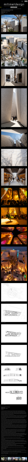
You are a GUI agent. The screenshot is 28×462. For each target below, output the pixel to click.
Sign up (26, 1)
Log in (22, 1)
